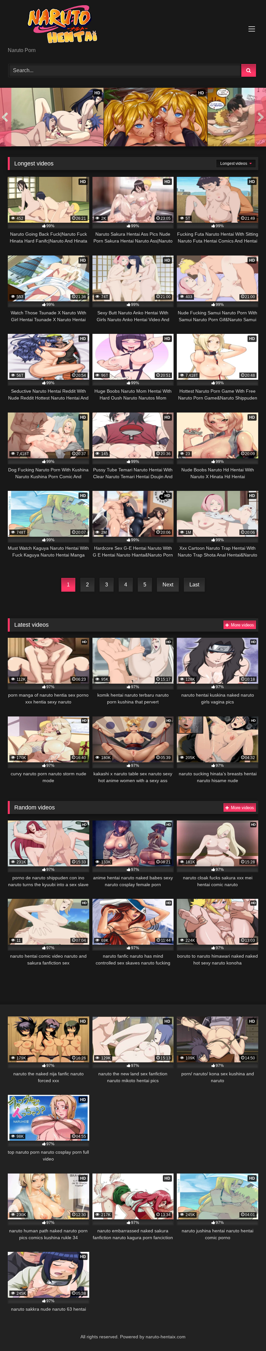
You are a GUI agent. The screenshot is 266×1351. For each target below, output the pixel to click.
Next (168, 584)
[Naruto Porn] (133, 25)
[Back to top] (246, 1331)
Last (194, 584)
